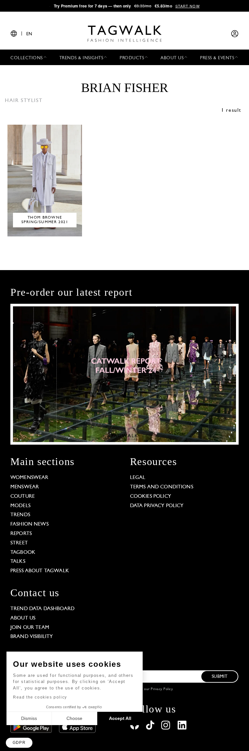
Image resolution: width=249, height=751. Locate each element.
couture (22, 496)
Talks (17, 561)
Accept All (120, 718)
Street (19, 543)
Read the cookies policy (40, 697)
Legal (138, 477)
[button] (19, 743)
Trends (20, 515)
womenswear (29, 477)
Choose (74, 718)
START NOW (187, 5)
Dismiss (29, 718)
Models (20, 505)
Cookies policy (150, 496)
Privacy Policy (161, 689)
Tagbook (22, 552)
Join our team (29, 627)
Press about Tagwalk (39, 571)
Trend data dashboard (42, 608)
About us (22, 618)
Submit (219, 676)
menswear (24, 487)
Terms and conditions (161, 487)
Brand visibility (31, 636)
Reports (21, 533)
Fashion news (29, 524)
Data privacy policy (157, 505)
